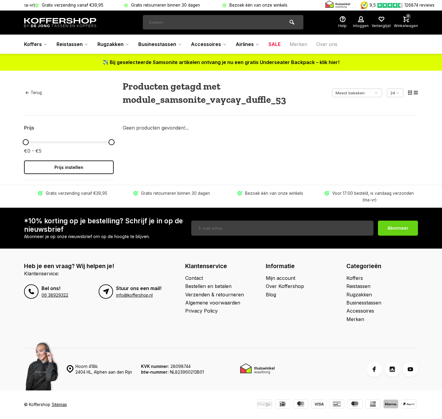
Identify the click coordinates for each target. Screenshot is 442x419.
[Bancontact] (336, 404)
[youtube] (410, 369)
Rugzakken (110, 44)
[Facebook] (374, 369)
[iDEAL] (282, 404)
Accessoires (206, 44)
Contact (194, 278)
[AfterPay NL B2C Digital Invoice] (264, 404)
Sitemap (59, 404)
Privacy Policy (201, 311)
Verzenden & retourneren (214, 295)
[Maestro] (354, 404)
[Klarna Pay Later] (390, 404)
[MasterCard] (300, 404)
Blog (271, 295)
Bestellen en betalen (208, 286)
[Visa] (318, 404)
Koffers (33, 44)
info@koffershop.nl (134, 295)
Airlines (245, 44)
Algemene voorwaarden (212, 303)
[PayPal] (408, 404)
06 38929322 (54, 295)
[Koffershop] (60, 23)
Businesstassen (157, 44)
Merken (298, 44)
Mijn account (280, 278)
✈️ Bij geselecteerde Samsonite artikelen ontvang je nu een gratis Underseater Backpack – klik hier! (221, 62)
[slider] (26, 142)
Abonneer (398, 228)
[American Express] (372, 404)
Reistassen (70, 44)
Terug (36, 92)
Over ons (326, 44)
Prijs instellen (68, 167)
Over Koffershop (285, 286)
